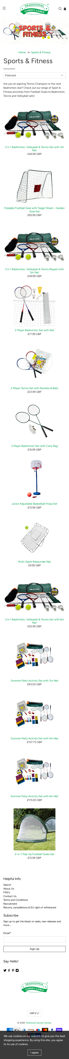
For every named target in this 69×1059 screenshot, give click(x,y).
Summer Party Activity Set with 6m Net (34, 796)
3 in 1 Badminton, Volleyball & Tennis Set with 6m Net (34, 621)
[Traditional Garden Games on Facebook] (9, 971)
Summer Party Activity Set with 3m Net (34, 680)
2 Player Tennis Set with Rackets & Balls (34, 388)
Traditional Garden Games (38, 1022)
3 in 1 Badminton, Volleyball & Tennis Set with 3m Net (34, 148)
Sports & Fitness (40, 52)
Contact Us (9, 896)
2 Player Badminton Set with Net (34, 330)
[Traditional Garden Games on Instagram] (17, 971)
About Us (8, 888)
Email (7, 933)
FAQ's (6, 892)
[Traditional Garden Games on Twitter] (5, 971)
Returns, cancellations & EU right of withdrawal (29, 907)
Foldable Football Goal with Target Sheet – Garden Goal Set (34, 209)
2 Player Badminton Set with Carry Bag (34, 446)
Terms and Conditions (15, 899)
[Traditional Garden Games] (34, 9)
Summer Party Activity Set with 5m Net (34, 738)
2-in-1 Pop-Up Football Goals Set (34, 854)
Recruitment (10, 903)
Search (7, 884)
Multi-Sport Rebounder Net (34, 561)
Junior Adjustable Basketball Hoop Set (34, 503)
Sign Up (34, 948)
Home (22, 52)
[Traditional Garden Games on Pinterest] (13, 971)
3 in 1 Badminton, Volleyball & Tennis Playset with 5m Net (34, 271)
